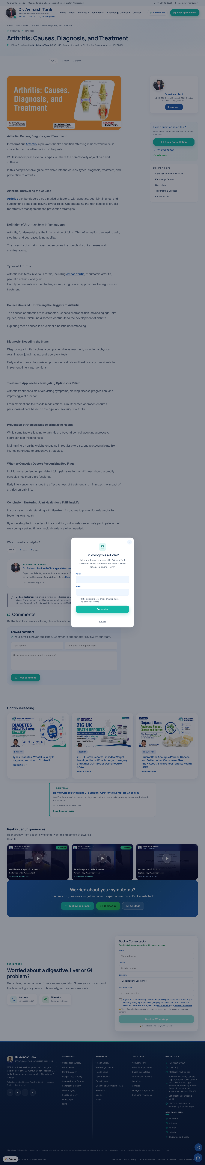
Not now (102, 621)
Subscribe (102, 609)
